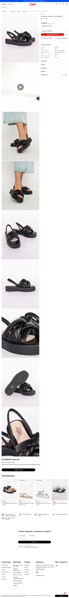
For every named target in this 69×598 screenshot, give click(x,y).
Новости (4, 574)
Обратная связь (5, 572)
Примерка (26, 569)
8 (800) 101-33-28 (40, 567)
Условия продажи (17, 580)
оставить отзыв (18, 469)
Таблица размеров (17, 583)
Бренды (15, 585)
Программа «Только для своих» (18, 565)
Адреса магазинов (6, 567)
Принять (61, 595)
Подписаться (34, 542)
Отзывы (3, 569)
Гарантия (26, 574)
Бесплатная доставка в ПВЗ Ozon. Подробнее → (34, 1)
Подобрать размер (47, 38)
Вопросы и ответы (17, 574)
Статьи (3, 576)
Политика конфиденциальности (18, 577)
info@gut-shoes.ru (40, 575)
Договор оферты (17, 572)
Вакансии (4, 579)
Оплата (43, 64)
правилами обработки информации (31, 547)
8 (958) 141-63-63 (40, 569)
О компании (4, 565)
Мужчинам (10, 4)
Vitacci (42, 14)
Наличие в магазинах (62, 38)
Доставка (44, 68)
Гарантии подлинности (16, 569)
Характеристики (46, 44)
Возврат (43, 71)
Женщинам (4, 4)
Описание (44, 61)
